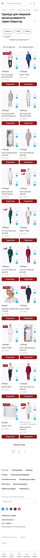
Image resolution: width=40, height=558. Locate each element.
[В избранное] (17, 56)
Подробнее (10, 84)
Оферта (23, 537)
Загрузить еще (19, 445)
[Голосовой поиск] (34, 3)
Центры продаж (20, 484)
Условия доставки (27, 479)
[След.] (25, 451)
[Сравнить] (17, 65)
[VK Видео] (19, 509)
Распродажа (17, 470)
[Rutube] (15, 509)
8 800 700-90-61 (8, 520)
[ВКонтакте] (3, 509)
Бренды (29, 470)
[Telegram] (7, 509)
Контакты (6, 484)
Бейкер (27, 31)
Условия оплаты (9, 479)
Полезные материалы (20, 475)
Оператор (8, 31)
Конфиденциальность (9, 537)
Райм (18, 31)
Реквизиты (24, 489)
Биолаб (7, 37)
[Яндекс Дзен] (11, 509)
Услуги (4, 475)
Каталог (5, 470)
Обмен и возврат (9, 489)
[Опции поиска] (30, 3)
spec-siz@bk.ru (7, 523)
